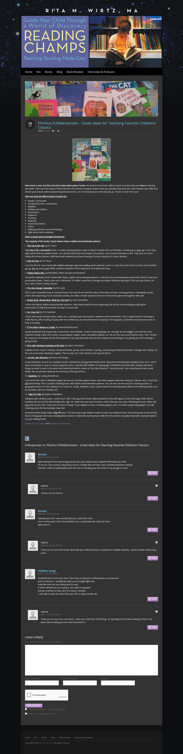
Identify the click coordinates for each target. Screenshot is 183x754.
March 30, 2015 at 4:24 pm (48, 514)
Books (44, 737)
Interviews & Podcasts (84, 737)
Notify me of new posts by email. (42, 713)
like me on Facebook (59, 423)
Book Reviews (64, 737)
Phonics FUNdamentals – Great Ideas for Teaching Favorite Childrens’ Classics (97, 125)
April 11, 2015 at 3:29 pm (47, 574)
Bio (35, 737)
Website (104, 678)
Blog (48, 131)
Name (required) (32, 678)
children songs (47, 570)
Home (27, 737)
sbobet (42, 454)
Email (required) (70, 678)
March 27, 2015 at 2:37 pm (51, 489)
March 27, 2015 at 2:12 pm (48, 457)
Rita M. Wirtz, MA (46, 743)
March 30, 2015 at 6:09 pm (51, 545)
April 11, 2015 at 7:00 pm (50, 615)
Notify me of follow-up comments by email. (46, 709)
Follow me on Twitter (35, 423)
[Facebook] (27, 439)
